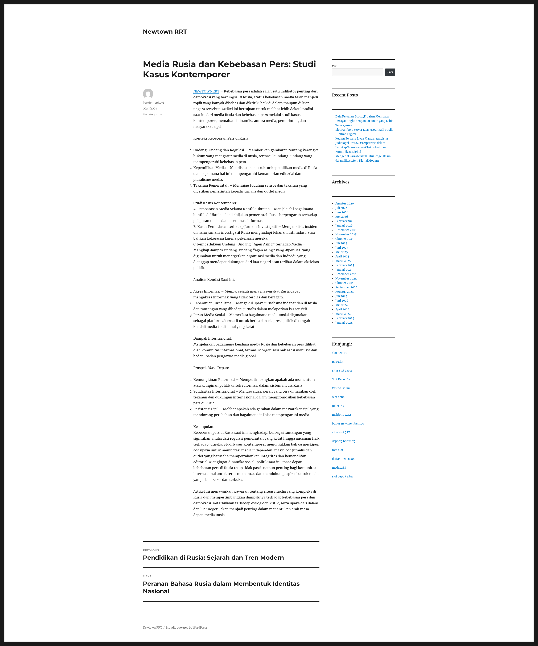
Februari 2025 (344, 265)
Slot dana (338, 397)
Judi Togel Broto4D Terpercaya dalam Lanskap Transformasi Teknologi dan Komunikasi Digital (360, 147)
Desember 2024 (345, 274)
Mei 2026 (341, 217)
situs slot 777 (341, 432)
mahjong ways (342, 415)
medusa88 (339, 467)
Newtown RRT (165, 31)
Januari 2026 (344, 225)
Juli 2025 (341, 243)
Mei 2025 (341, 252)
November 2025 (346, 234)
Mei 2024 (341, 305)
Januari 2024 (343, 322)
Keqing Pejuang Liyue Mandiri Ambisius (362, 138)
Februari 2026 (344, 221)
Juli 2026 (341, 208)
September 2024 (346, 287)
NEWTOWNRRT (206, 91)
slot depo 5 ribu (342, 476)
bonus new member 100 (348, 423)
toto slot (337, 450)
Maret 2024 (343, 314)
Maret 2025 (343, 261)
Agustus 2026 (344, 203)
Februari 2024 (344, 318)
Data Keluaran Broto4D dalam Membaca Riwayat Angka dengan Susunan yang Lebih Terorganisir (364, 121)
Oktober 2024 (344, 283)
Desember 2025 (345, 230)
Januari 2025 (343, 270)
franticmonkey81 (154, 102)
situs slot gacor (342, 370)
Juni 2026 (341, 212)
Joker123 (338, 406)
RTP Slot (337, 362)
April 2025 (342, 256)
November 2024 (346, 278)
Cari (334, 66)
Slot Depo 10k (341, 379)
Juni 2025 (341, 247)
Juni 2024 (341, 300)
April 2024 (342, 309)
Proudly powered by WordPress (186, 627)
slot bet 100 (339, 353)
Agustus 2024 (344, 292)
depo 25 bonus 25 (344, 441)
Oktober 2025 (344, 239)
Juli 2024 (341, 296)
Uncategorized (153, 114)
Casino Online (341, 388)
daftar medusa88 (343, 459)
